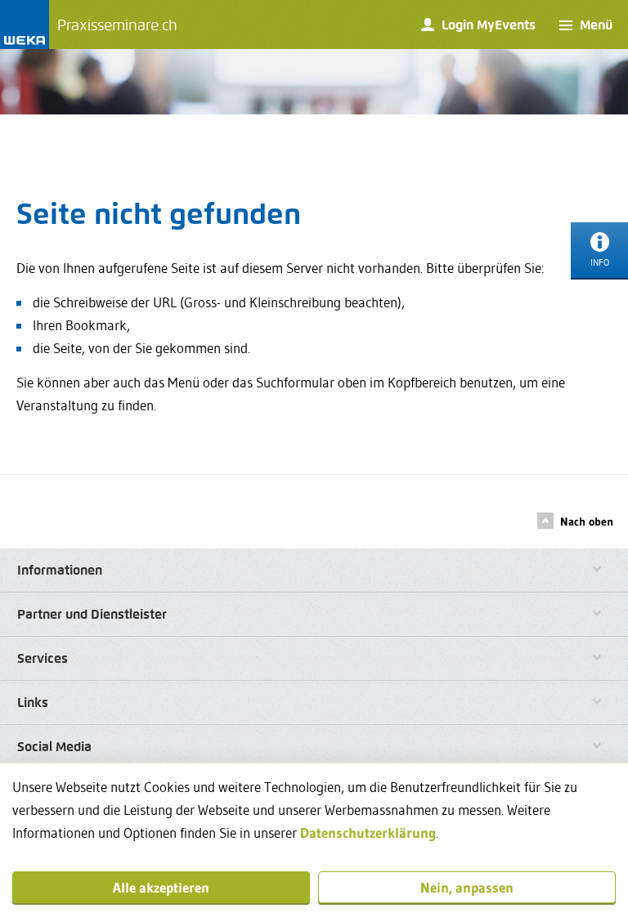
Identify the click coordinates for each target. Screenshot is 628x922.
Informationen (59, 570)
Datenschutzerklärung (368, 832)
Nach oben (586, 521)
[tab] (314, 570)
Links (32, 702)
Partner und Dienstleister (92, 614)
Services (42, 658)
